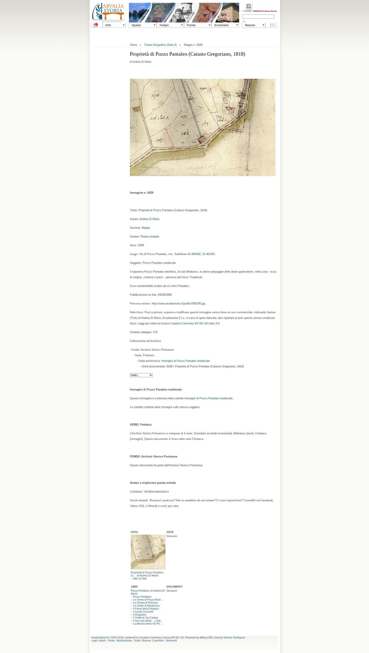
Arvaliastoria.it (99, 637)
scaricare (156, 312)
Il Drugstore (139, 614)
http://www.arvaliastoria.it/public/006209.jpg (178, 303)
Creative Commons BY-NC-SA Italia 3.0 (194, 323)
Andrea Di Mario (141, 62)
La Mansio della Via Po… (148, 623)
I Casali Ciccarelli (143, 611)
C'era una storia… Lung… (148, 620)
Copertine (158, 640)
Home (133, 44)
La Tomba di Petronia (145, 602)
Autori (102, 640)
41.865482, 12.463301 (201, 254)
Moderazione (124, 640)
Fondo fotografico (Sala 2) (161, 44)
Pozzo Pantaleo (140, 590)
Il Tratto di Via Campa (145, 617)
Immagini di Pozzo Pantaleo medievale (185, 360)
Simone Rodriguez (234, 637)
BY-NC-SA (178, 637)
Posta (111, 640)
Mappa (146, 227)
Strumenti (171, 640)
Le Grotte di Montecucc (146, 605)
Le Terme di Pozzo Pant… (148, 599)
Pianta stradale (150, 236)
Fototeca (148, 355)
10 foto (143, 578)
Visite (137, 640)
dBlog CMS (206, 637)
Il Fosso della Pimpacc (146, 608)
